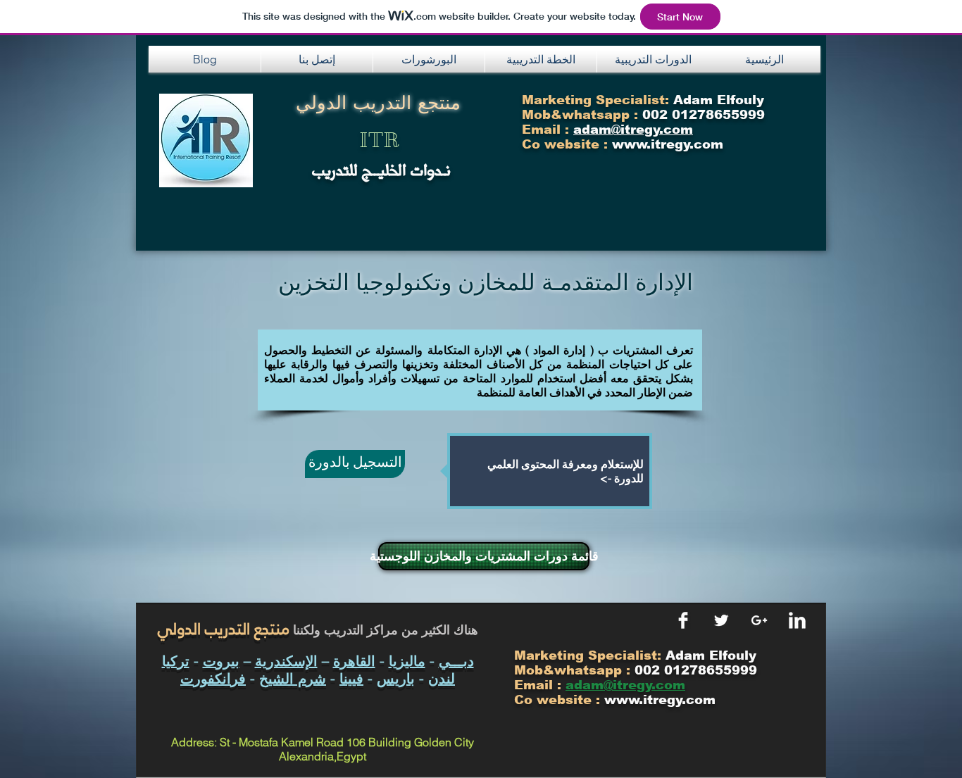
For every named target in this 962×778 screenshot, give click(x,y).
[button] (317, 59)
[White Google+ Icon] (759, 620)
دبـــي (456, 661)
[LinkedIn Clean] (797, 620)
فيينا (351, 678)
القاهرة (354, 661)
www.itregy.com (660, 700)
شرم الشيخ (292, 678)
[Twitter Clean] (721, 620)
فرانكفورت (213, 678)
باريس (396, 678)
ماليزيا (407, 661)
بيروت (221, 661)
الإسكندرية (286, 661)
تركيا (175, 661)
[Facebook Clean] (683, 620)
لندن (441, 678)
